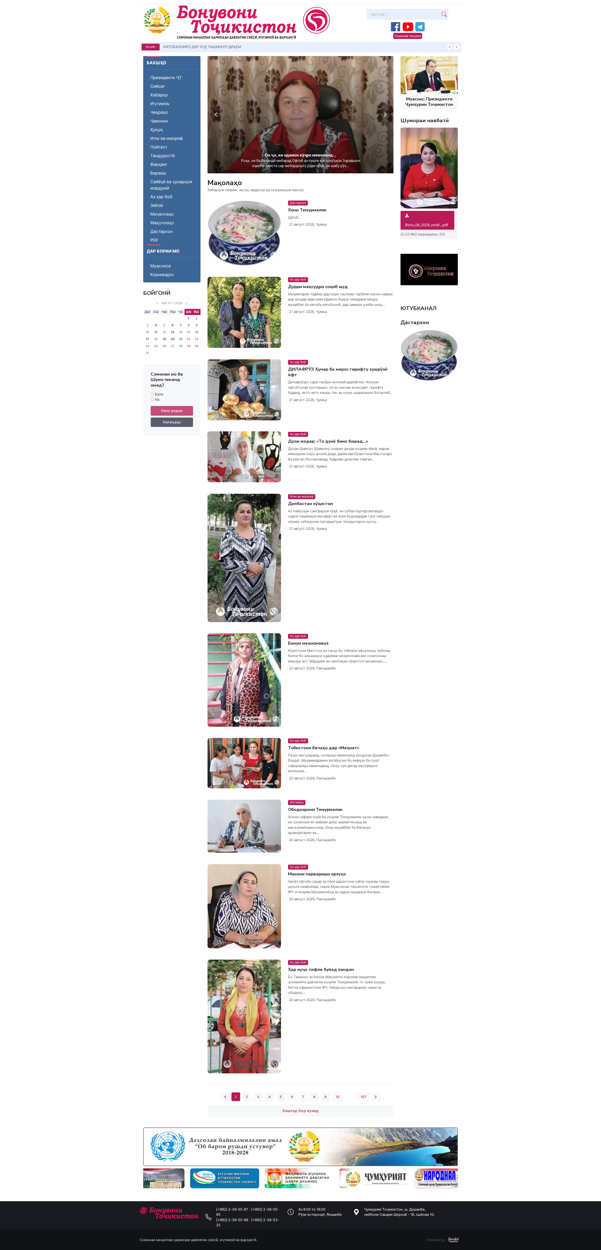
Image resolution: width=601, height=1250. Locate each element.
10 (337, 1097)
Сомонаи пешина (407, 36)
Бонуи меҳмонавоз (308, 643)
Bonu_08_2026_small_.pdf (426, 225)
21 (180, 339)
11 (155, 332)
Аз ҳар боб (161, 196)
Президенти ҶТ (166, 77)
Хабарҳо (159, 94)
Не (157, 399)
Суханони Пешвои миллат (185, 47)
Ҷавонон (159, 120)
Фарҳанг (158, 164)
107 (363, 1097)
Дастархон (161, 231)
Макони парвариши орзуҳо (317, 874)
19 (164, 339)
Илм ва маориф (166, 138)
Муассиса (160, 265)
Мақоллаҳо (162, 222)
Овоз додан (172, 410)
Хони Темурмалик (307, 210)
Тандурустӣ (162, 155)
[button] (216, 115)
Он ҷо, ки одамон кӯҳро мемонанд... (300, 155)
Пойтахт (158, 146)
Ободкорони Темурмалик (315, 810)
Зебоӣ (156, 205)
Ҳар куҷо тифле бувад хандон (321, 969)
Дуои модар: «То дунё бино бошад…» (328, 441)
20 (173, 339)
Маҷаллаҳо (162, 214)
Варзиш (158, 173)
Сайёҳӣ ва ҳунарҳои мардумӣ (171, 184)
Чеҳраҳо (159, 112)
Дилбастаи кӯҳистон (310, 504)
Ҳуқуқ (156, 129)
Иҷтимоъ (160, 103)
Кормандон (161, 274)
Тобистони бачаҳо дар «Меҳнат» (323, 748)
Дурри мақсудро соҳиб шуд (318, 287)
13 (172, 332)
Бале (159, 394)
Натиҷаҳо (172, 422)
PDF (154, 240)
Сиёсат (157, 86)
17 (147, 339)
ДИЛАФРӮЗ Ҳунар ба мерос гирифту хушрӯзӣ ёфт (337, 372)
